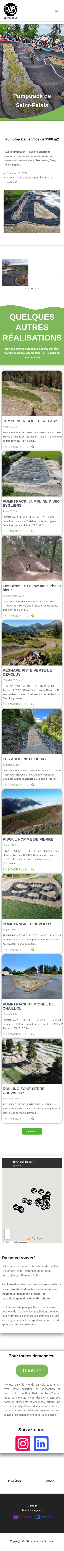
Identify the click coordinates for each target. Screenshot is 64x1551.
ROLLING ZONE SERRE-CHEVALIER (24, 1091)
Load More (32, 1131)
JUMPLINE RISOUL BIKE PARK (30, 421)
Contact (32, 1505)
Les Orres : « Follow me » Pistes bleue (32, 588)
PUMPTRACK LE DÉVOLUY (27, 924)
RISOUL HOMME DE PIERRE (28, 839)
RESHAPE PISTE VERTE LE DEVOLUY (27, 672)
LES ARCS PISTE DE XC (24, 759)
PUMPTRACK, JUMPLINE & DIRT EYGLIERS (32, 503)
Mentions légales (32, 1510)
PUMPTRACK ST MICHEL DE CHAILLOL (28, 1006)
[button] (6, 272)
